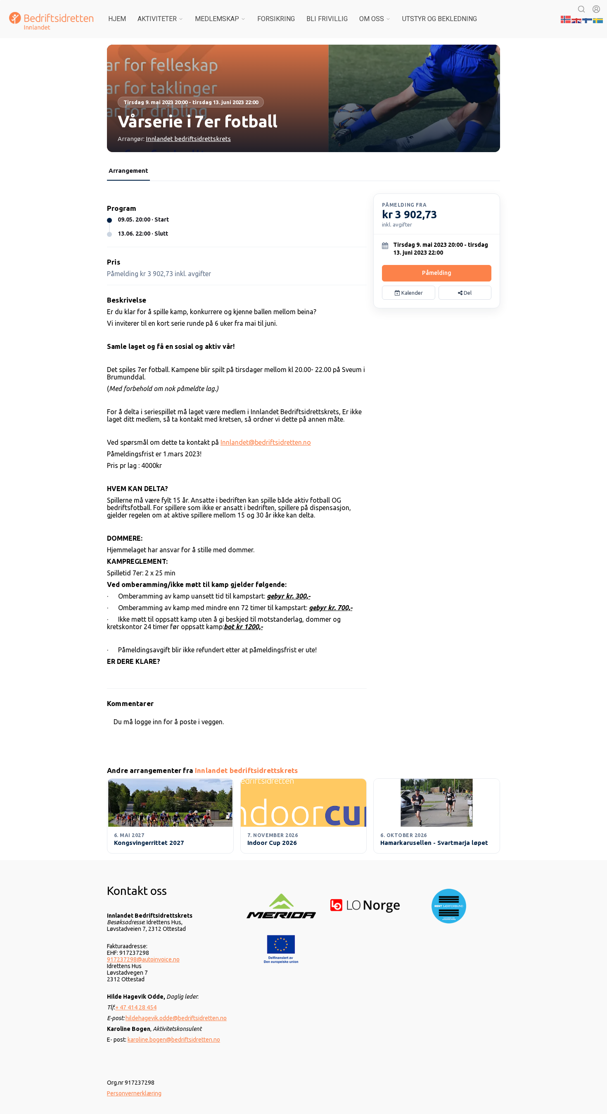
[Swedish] (598, 18)
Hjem (117, 19)
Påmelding (436, 273)
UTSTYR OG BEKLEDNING (439, 19)
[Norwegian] (566, 18)
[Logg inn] (596, 9)
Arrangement (128, 170)
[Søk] (581, 9)
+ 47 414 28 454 (135, 1007)
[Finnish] (587, 18)
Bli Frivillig (327, 19)
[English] (576, 18)
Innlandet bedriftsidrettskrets (188, 138)
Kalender (411, 293)
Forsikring (276, 19)
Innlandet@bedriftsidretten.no (266, 442)
